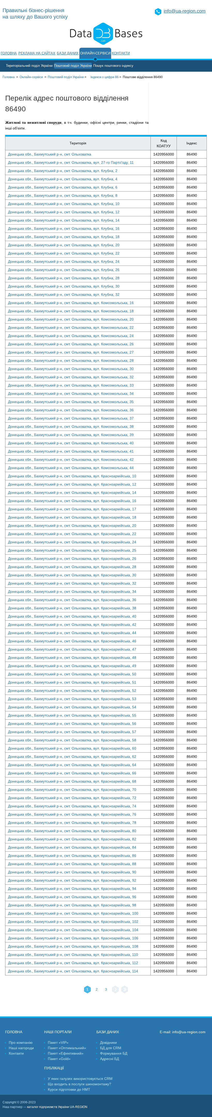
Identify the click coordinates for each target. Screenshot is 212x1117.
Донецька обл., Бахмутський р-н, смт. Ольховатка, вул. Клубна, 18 (63, 237)
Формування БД (113, 1053)
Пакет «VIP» (58, 1042)
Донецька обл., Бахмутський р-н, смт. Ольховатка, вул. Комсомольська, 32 (71, 377)
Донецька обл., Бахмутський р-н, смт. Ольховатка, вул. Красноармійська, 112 (73, 963)
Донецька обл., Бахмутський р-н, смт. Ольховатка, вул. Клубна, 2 (62, 171)
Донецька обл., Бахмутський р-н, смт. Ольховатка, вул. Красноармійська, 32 (72, 583)
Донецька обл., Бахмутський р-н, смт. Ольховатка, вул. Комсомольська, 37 (71, 418)
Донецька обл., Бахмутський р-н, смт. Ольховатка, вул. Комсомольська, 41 (71, 451)
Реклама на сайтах (36, 53)
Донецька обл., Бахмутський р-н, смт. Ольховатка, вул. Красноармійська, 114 (73, 971)
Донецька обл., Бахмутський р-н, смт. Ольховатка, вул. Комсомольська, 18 (71, 311)
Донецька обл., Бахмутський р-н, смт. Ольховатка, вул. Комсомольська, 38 (71, 426)
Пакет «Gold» (59, 1059)
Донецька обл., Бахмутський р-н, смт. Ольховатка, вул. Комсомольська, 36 (71, 410)
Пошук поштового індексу (113, 66)
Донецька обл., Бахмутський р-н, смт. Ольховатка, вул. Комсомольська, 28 (71, 360)
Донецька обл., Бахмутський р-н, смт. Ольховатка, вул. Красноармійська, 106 (73, 938)
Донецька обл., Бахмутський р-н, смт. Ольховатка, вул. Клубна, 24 (63, 261)
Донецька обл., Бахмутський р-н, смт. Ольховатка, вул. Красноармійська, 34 (72, 591)
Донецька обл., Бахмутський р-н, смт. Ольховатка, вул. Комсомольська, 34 (71, 393)
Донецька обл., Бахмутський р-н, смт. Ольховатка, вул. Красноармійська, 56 (72, 723)
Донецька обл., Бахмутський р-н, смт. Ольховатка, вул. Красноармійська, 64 (72, 765)
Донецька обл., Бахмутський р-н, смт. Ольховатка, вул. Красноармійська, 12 (72, 484)
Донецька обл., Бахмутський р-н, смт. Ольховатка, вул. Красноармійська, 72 (72, 798)
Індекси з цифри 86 (104, 77)
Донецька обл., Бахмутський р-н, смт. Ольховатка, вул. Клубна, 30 (63, 286)
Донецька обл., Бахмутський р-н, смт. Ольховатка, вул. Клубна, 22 (63, 253)
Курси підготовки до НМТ (69, 1089)
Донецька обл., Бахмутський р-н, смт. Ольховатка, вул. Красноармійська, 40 (72, 616)
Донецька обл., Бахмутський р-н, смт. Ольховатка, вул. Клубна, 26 (63, 270)
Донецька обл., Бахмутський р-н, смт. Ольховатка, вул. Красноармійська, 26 (72, 558)
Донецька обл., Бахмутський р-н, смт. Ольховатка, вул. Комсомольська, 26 (71, 344)
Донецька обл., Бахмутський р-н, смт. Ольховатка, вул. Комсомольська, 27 (71, 352)
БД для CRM (110, 1048)
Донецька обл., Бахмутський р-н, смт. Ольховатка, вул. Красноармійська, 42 (72, 624)
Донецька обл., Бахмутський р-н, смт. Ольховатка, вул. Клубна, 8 (62, 195)
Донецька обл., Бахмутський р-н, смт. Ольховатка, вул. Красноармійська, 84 (72, 847)
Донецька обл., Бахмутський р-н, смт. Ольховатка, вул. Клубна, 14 (63, 220)
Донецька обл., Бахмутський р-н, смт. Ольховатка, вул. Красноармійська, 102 (73, 921)
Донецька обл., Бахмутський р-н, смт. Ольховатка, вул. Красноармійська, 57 (72, 732)
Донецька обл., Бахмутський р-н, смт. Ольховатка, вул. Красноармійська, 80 (72, 831)
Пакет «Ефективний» (66, 1053)
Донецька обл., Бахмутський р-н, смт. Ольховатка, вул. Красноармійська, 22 (72, 534)
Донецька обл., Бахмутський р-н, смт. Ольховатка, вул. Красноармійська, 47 (72, 649)
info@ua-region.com (185, 11)
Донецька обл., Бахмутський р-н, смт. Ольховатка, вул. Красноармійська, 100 (73, 913)
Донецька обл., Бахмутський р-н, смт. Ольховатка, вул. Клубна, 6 (62, 187)
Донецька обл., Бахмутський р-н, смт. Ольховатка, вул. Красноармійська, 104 (73, 930)
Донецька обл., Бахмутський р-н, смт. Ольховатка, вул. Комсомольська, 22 (71, 327)
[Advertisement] (180, 108)
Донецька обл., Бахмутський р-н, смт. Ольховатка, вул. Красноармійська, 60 (72, 748)
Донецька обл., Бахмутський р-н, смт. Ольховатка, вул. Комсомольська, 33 (71, 385)
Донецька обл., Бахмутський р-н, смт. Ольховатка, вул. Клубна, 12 (63, 212)
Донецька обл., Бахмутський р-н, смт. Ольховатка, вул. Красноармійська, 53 (72, 699)
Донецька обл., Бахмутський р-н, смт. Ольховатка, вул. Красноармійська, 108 (73, 946)
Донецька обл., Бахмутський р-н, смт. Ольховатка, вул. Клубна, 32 (63, 294)
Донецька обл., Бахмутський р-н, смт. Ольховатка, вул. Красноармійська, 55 (72, 715)
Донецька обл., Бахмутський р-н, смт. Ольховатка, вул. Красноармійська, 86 (72, 855)
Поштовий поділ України (73, 66)
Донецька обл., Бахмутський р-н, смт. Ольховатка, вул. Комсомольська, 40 (71, 443)
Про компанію (21, 1042)
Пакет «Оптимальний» (67, 1048)
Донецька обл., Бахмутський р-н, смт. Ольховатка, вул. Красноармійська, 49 (72, 666)
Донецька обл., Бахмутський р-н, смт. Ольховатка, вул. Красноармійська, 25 (72, 550)
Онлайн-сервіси (95, 53)
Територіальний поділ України (29, 66)
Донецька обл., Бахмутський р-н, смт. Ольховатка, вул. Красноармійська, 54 (72, 707)
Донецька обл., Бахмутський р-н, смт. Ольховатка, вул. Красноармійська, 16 (72, 501)
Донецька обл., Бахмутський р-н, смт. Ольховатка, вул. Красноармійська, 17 (72, 509)
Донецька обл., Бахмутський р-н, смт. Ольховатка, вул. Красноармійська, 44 (72, 633)
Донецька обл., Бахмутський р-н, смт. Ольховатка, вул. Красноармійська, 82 (72, 839)
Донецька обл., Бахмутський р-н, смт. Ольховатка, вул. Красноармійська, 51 (72, 682)
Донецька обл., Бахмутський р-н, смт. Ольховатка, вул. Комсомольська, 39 (71, 435)
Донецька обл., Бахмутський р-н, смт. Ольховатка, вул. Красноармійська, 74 (72, 806)
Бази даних (68, 53)
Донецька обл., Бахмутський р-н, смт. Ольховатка (49, 154)
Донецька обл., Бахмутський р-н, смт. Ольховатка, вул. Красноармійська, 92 (72, 880)
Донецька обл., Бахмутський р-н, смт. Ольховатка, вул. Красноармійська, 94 (72, 888)
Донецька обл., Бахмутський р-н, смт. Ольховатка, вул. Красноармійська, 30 (72, 575)
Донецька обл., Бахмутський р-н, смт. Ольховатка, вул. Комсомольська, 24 (71, 336)
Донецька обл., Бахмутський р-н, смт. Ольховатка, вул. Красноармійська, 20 (72, 525)
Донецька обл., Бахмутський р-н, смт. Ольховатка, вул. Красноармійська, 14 (72, 492)
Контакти (121, 53)
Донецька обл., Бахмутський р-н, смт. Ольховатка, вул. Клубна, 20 (63, 245)
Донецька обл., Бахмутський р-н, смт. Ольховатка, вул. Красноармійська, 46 (72, 641)
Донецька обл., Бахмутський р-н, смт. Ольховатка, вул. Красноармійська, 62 (72, 756)
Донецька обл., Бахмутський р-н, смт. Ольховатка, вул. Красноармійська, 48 (72, 657)
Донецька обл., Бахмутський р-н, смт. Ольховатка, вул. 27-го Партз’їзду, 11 (71, 162)
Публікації (54, 1068)
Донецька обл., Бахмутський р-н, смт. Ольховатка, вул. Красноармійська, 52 (72, 690)
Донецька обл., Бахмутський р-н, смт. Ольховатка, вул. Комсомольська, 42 (71, 459)
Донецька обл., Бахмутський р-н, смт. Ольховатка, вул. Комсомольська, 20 (71, 319)
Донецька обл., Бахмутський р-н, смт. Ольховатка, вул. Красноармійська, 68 (72, 781)
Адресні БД (109, 1059)
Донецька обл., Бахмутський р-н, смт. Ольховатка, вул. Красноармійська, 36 (72, 600)
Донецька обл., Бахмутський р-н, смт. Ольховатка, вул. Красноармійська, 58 (72, 740)
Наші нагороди (21, 1048)
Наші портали (58, 1032)
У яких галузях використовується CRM (80, 1079)
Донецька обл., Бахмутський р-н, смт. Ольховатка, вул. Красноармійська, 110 (73, 954)
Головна (9, 53)
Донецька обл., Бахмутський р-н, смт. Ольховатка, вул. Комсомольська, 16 (71, 303)
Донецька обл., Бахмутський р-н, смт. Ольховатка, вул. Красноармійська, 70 (72, 789)
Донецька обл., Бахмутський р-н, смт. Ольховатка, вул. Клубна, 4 (62, 179)
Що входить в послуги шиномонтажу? (79, 1084)
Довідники (108, 1042)
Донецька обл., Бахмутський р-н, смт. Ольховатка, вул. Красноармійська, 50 (72, 674)
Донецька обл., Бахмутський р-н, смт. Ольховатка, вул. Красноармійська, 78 (72, 822)
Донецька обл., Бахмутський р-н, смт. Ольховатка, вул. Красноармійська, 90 (72, 872)
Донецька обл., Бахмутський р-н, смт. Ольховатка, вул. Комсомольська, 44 (71, 468)
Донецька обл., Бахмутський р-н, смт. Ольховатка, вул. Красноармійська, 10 (72, 476)
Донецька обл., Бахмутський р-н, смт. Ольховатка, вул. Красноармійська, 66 (72, 773)
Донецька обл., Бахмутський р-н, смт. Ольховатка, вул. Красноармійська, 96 (72, 897)
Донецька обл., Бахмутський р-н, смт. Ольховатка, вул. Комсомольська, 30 (71, 369)
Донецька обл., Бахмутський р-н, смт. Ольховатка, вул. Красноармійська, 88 (72, 864)
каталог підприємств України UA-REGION (57, 1107)
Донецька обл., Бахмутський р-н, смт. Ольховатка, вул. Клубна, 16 (63, 228)
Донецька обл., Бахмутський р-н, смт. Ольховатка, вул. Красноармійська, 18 (72, 517)
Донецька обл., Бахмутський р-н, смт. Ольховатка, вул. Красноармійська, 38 (72, 608)
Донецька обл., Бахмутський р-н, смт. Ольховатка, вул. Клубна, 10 (63, 204)
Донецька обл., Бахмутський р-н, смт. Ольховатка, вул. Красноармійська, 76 (72, 814)
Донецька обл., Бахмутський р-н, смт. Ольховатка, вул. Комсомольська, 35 (71, 402)
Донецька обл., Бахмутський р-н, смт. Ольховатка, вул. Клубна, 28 (63, 278)
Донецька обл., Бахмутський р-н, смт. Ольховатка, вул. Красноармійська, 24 (72, 542)
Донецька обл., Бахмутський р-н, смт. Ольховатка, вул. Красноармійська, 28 (72, 567)
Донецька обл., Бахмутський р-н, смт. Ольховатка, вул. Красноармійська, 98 (72, 905)
